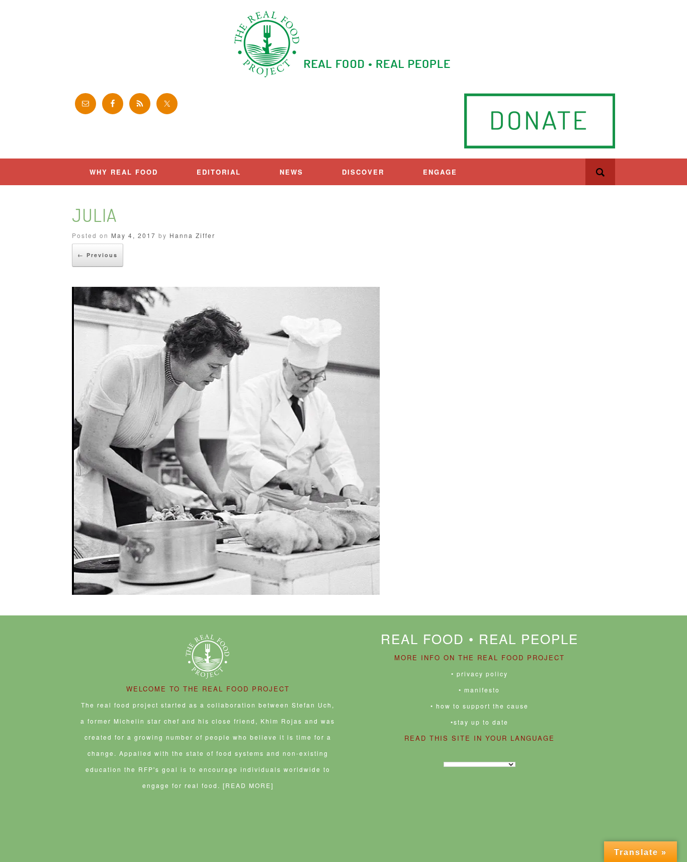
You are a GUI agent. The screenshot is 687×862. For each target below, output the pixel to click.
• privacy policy (479, 673)
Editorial (219, 172)
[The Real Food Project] (343, 44)
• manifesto (479, 689)
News (291, 172)
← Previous (97, 255)
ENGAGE (440, 172)
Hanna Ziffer (192, 235)
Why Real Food (124, 172)
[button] (600, 172)
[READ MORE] (248, 785)
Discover (363, 172)
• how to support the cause (480, 705)
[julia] (226, 591)
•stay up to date (479, 722)
